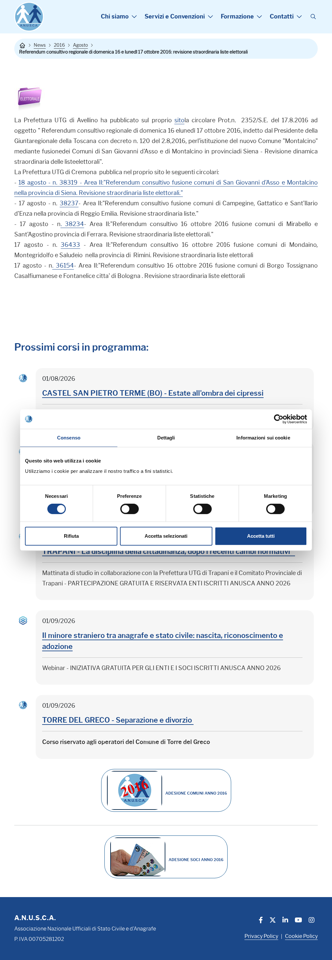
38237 (69, 203)
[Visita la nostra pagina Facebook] (261, 921)
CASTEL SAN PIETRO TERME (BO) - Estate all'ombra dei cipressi (153, 393)
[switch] (129, 509)
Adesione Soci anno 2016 (196, 859)
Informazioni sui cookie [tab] (263, 437)
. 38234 (72, 224)
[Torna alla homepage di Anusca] (29, 16)
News (40, 45)
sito (179, 120)
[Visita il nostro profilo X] (272, 921)
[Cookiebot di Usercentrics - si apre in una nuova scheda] (278, 419)
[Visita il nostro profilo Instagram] (311, 921)
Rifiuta (71, 536)
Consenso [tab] (68, 437)
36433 (70, 244)
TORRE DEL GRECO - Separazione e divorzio (118, 720)
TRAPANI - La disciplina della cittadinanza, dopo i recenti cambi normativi (168, 551)
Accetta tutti (261, 536)
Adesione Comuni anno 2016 (196, 793)
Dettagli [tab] (166, 437)
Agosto (80, 45)
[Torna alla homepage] (22, 45)
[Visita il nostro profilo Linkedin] (285, 921)
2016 (59, 45)
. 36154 (63, 265)
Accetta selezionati (166, 536)
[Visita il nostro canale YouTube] (298, 921)
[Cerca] (313, 17)
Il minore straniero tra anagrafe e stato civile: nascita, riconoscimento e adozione (162, 641)
